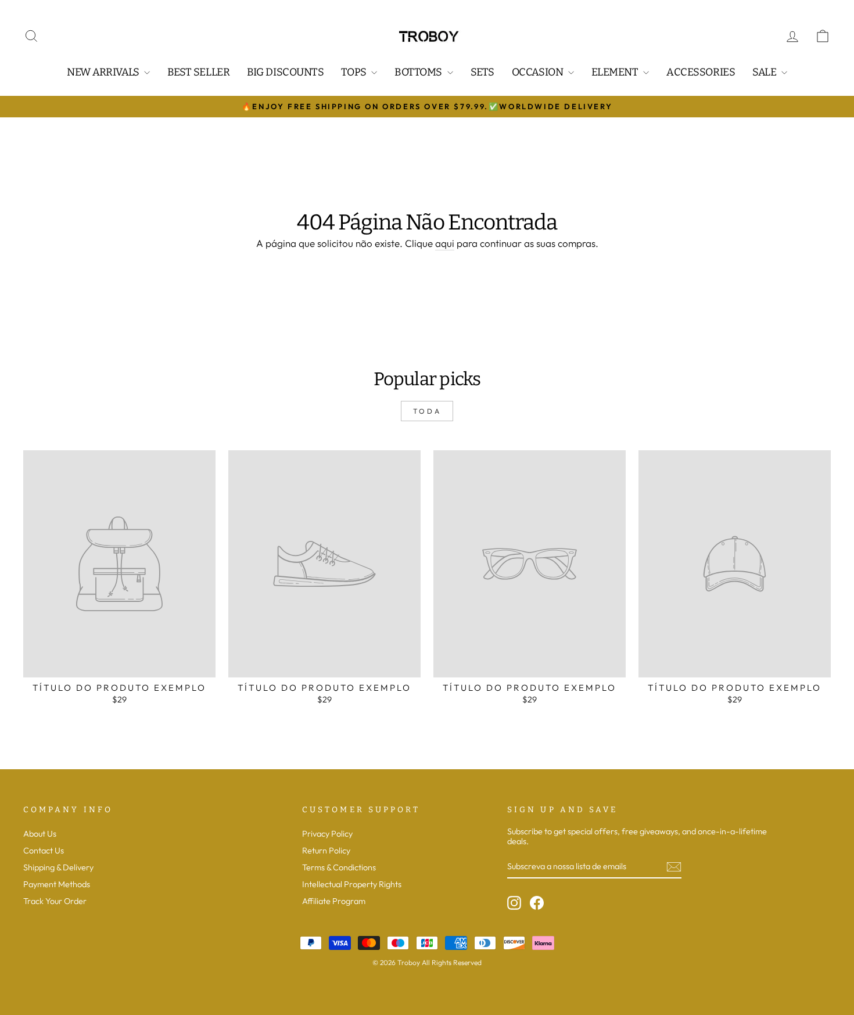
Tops (354, 72)
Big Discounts (285, 72)
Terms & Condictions (339, 867)
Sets (482, 72)
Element (615, 72)
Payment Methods (56, 884)
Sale (765, 72)
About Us (39, 834)
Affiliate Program (333, 901)
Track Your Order (55, 901)
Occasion (538, 72)
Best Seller (198, 72)
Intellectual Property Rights (351, 884)
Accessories (700, 72)
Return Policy (326, 850)
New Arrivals (104, 72)
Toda (427, 411)
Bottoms (419, 72)
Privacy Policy (327, 834)
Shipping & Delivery (58, 867)
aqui (444, 243)
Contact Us (43, 850)
